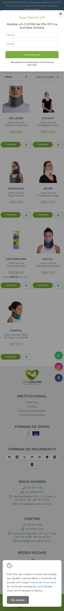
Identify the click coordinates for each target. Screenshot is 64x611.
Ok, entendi (18, 600)
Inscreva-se (32, 54)
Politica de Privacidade (42, 582)
